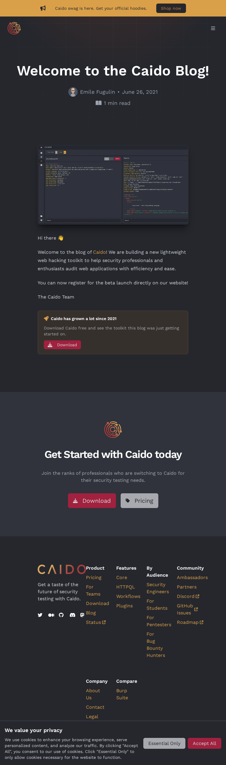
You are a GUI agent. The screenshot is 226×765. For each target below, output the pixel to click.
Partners (187, 587)
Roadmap (188, 622)
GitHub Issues (185, 609)
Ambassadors (192, 577)
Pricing (94, 577)
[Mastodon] (83, 615)
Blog (91, 613)
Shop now (171, 8)
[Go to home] (107, 28)
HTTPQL (125, 587)
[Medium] (51, 615)
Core (121, 577)
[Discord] (72, 615)
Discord (186, 596)
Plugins (124, 606)
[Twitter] (41, 615)
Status (93, 622)
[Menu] (213, 28)
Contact (95, 707)
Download (97, 603)
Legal (92, 716)
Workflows (128, 596)
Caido (99, 252)
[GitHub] (62, 615)
